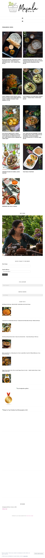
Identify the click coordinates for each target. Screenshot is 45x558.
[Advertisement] (22, 422)
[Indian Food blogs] (8, 405)
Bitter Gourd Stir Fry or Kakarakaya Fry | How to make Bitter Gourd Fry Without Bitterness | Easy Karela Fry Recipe (21, 354)
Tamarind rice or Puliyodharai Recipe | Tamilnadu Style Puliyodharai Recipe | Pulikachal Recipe (21, 320)
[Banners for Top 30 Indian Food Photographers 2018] (15, 410)
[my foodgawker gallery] (22, 388)
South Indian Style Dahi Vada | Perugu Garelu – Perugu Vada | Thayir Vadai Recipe (33, 98)
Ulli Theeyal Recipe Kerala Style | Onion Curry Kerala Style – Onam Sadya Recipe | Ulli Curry (20, 336)
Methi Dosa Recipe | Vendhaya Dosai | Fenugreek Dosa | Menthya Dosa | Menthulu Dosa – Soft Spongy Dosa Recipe (11, 61)
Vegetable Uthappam (28, 171)
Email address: (5, 269)
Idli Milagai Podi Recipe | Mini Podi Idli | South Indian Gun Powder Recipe (16, 304)
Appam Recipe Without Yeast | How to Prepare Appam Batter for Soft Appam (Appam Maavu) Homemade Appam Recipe (33, 61)
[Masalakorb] (22, 14)
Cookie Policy (25, 556)
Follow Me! (4, 509)
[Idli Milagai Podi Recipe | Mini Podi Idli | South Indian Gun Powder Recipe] (6, 315)
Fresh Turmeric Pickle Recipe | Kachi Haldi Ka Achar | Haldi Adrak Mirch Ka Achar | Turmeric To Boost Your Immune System (11, 98)
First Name (5, 264)
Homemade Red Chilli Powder (9, 206)
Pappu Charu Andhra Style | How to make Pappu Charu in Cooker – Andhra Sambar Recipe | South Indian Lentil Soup (21, 371)
